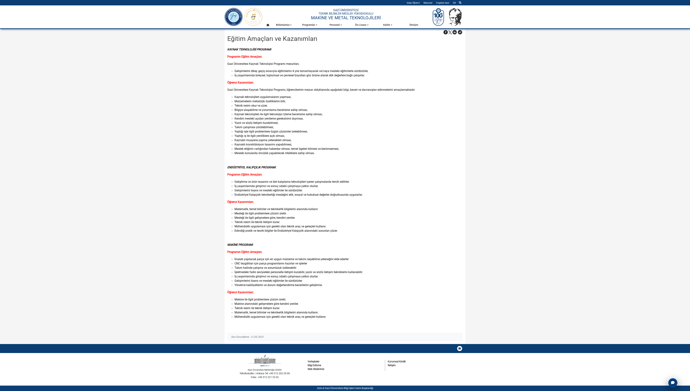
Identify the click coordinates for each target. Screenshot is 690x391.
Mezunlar (428, 3)
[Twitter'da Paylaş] (450, 32)
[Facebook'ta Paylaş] (445, 32)
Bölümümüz (283, 24)
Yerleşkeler (313, 361)
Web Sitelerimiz (316, 369)
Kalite (386, 24)
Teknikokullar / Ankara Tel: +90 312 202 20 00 (265, 373)
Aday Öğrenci (413, 3)
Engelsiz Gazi (442, 3)
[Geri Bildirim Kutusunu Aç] (672, 382)
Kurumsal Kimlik (397, 361)
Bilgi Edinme (314, 365)
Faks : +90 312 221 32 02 (265, 377)
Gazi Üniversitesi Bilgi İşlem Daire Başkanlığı (349, 388)
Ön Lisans (360, 24)
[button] (268, 24)
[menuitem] (268, 25)
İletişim (414, 24)
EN (455, 2)
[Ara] (460, 2)
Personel (335, 24)
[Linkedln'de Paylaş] (454, 32)
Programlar (308, 24)
